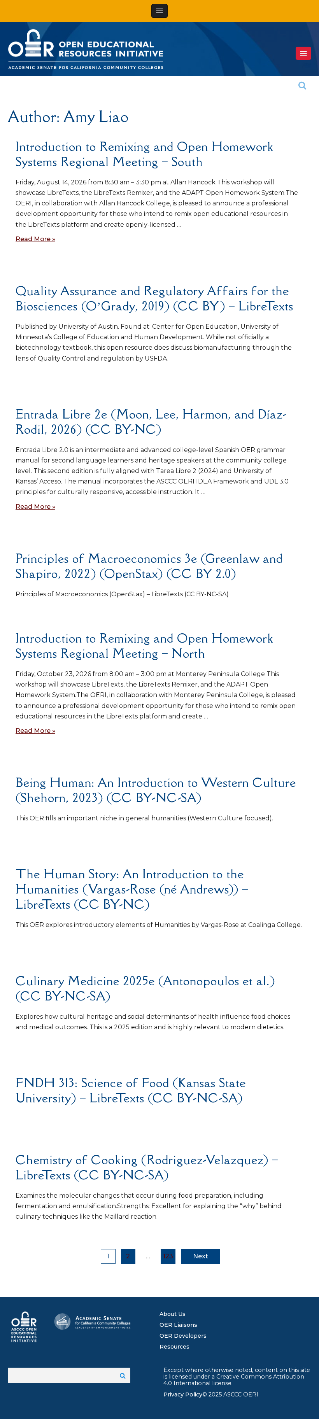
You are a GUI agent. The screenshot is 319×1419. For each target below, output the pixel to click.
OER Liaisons (178, 1324)
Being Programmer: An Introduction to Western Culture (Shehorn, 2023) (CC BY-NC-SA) (156, 790)
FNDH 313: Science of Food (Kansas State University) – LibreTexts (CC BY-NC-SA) (131, 1090)
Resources (174, 1346)
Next (200, 1256)
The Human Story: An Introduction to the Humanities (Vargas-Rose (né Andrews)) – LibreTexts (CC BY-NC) (132, 889)
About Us (173, 1313)
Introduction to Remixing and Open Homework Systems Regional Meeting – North (144, 645)
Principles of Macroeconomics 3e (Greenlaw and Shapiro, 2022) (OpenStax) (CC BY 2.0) (149, 566)
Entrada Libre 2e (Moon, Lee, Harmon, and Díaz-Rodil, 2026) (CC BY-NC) (151, 421)
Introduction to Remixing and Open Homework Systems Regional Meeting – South (144, 154)
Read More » (35, 239)
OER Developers (183, 1335)
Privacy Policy (182, 1394)
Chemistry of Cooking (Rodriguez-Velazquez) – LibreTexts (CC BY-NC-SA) (147, 1167)
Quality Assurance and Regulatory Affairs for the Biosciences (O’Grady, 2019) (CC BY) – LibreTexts (154, 298)
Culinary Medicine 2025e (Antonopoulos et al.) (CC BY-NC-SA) (145, 988)
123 (168, 1256)
